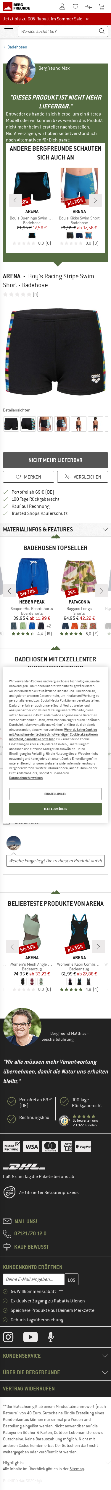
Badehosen (17, 47)
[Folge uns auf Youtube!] (35, 1338)
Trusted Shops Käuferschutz (40, 513)
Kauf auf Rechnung (30, 506)
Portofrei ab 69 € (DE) (33, 492)
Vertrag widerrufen (29, 1388)
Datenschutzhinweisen (26, 778)
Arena (11, 276)
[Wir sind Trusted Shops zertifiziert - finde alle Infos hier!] (64, 1121)
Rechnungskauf (35, 1117)
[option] (55, 352)
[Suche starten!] (102, 31)
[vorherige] (15, 200)
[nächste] (95, 200)
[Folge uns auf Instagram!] (12, 1338)
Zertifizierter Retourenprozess (49, 1192)
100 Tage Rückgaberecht (35, 499)
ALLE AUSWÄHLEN (55, 809)
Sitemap (77, 1468)
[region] (55, 745)
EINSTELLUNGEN (55, 794)
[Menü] (9, 31)
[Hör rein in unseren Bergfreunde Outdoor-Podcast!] (55, 1338)
